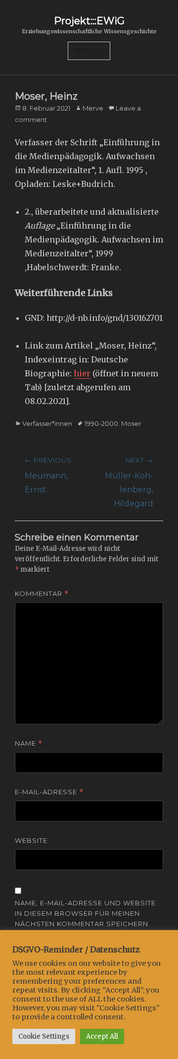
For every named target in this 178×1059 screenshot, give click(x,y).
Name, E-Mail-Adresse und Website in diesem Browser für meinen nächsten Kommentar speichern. (85, 913)
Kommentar (42, 593)
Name (29, 743)
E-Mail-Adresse (49, 792)
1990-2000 (101, 423)
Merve (93, 108)
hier (82, 373)
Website (31, 840)
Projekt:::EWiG (89, 21)
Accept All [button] (102, 1036)
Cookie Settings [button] (43, 1036)
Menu (93, 50)
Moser (131, 423)
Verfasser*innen (47, 423)
